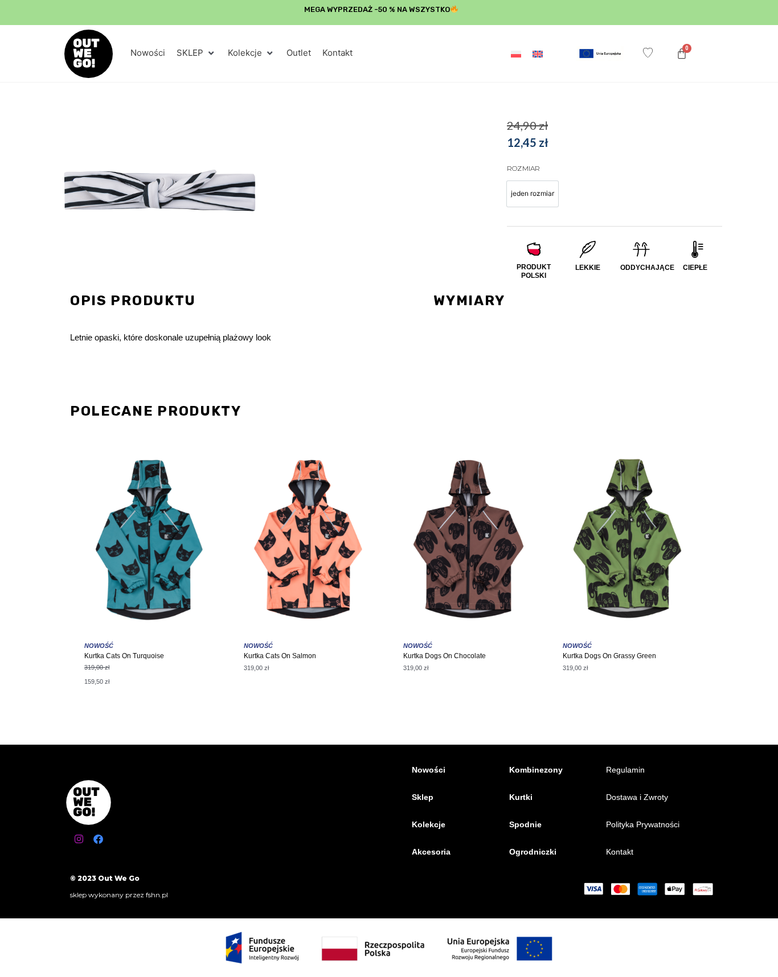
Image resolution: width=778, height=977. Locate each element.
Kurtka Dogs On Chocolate (444, 656)
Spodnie (525, 824)
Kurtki (521, 797)
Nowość (98, 645)
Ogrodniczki (532, 851)
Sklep (422, 797)
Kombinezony (536, 769)
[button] (196, 53)
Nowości (428, 769)
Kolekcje (428, 824)
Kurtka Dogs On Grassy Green (609, 656)
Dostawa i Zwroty (637, 797)
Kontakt (619, 851)
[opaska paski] (159, 191)
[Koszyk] (682, 53)
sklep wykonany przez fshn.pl (119, 894)
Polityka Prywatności (642, 824)
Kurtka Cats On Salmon (280, 656)
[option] (532, 194)
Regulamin (625, 769)
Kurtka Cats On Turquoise (124, 656)
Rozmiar (523, 168)
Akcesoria (431, 851)
